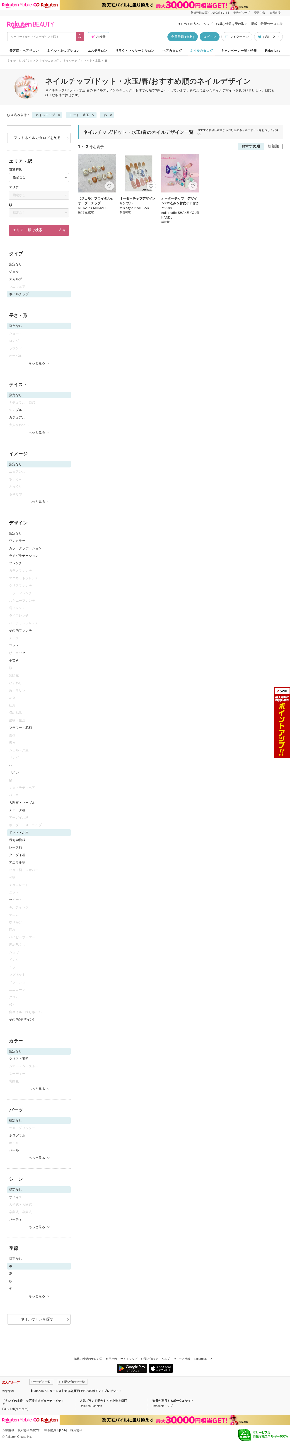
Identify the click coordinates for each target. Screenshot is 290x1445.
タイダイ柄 (17, 855)
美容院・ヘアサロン (24, 50)
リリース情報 (182, 1358)
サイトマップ (129, 1358)
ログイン (209, 37)
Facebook (200, 1358)
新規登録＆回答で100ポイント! (210, 12)
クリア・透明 (19, 1059)
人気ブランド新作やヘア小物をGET (103, 1400)
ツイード (15, 900)
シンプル (15, 410)
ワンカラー (17, 540)
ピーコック (17, 653)
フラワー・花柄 (20, 728)
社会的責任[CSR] (55, 1430)
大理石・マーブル (22, 802)
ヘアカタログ (172, 50)
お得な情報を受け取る (232, 24)
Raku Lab (272, 50)
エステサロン (97, 50)
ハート (14, 765)
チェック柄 (17, 810)
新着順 (273, 146)
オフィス (15, 1197)
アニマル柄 (17, 862)
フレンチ (15, 563)
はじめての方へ (188, 24)
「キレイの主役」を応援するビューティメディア (33, 1402)
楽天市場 (275, 12)
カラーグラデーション (25, 548)
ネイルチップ (71, 60)
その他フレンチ (20, 630)
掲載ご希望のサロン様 (267, 24)
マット (14, 645)
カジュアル (17, 417)
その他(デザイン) (21, 1019)
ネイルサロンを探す (37, 1319)
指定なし (15, 264)
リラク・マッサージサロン (135, 50)
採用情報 (76, 1430)
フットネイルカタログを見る (37, 138)
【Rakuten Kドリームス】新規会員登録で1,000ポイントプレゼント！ (75, 1391)
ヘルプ (208, 24)
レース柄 (15, 847)
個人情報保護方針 (29, 1430)
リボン (14, 772)
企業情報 (8, 1430)
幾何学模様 (17, 840)
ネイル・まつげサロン (63, 50)
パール (14, 1150)
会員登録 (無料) (182, 37)
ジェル (14, 271)
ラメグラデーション (24, 555)
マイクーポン (239, 37)
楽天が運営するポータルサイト (173, 1400)
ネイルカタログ (201, 50)
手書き (14, 660)
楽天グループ (241, 12)
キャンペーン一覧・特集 (239, 50)
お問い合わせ (149, 1358)
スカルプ (15, 279)
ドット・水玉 (92, 60)
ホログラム (17, 1135)
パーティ (15, 1219)
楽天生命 (259, 12)
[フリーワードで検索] (80, 36)
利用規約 (111, 1358)
